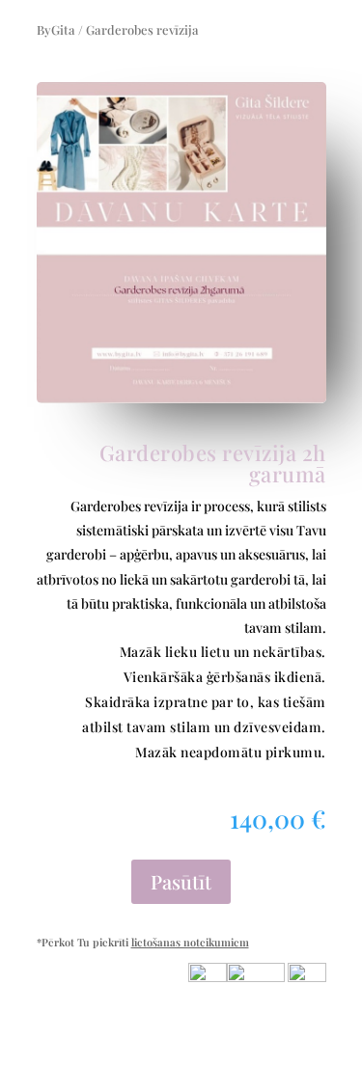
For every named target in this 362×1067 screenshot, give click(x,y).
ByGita (56, 29)
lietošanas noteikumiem (190, 942)
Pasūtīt (181, 881)
